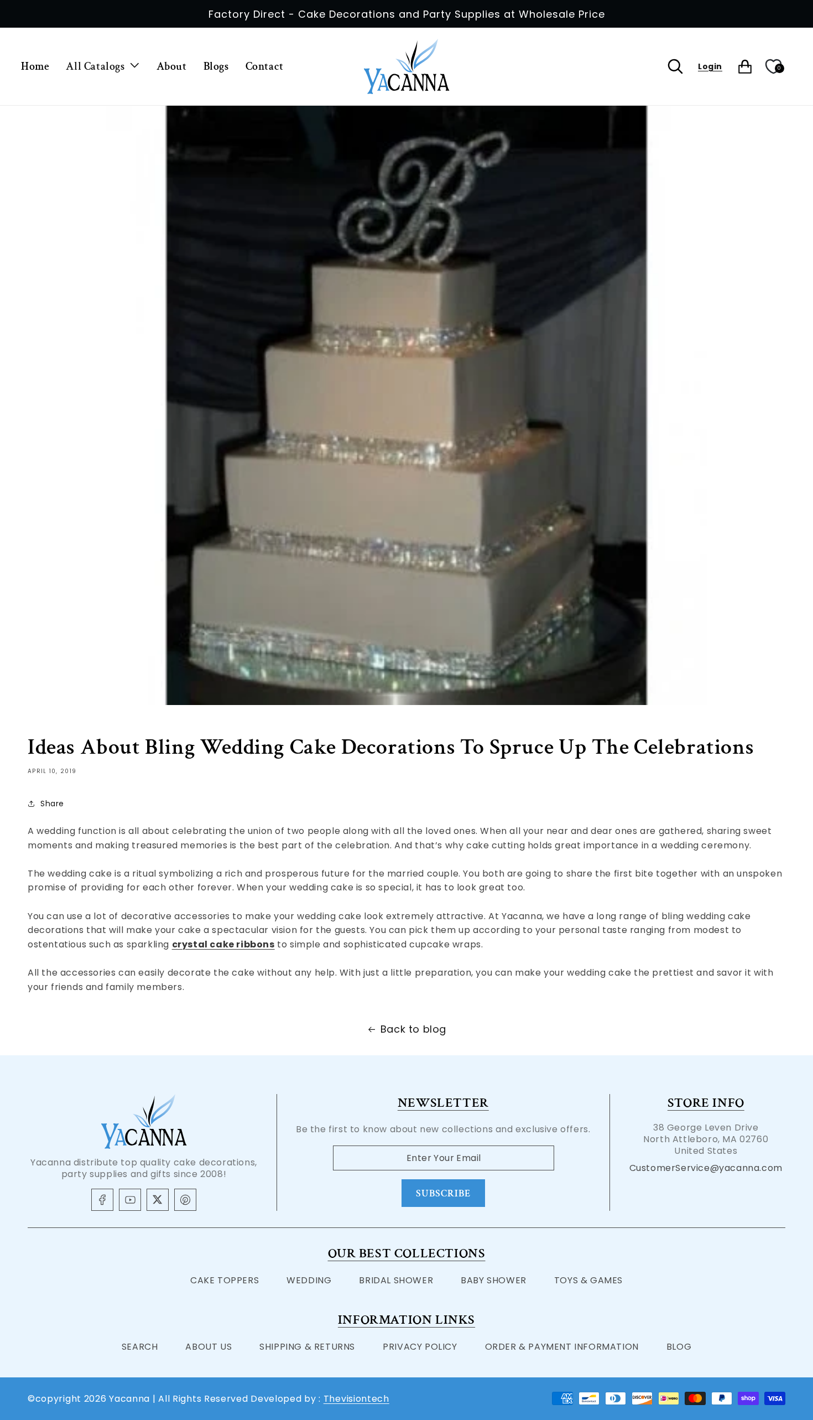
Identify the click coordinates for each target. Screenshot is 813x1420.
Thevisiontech (356, 1398)
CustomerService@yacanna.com (706, 1168)
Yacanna (129, 1398)
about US (208, 1346)
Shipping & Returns (307, 1346)
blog (678, 1346)
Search (140, 1346)
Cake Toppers (224, 1280)
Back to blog (413, 1029)
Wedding (308, 1280)
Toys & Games (588, 1280)
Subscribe (443, 1193)
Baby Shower (494, 1280)
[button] (102, 66)
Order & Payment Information (562, 1346)
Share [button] (52, 803)
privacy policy (420, 1346)
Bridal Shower (396, 1280)
